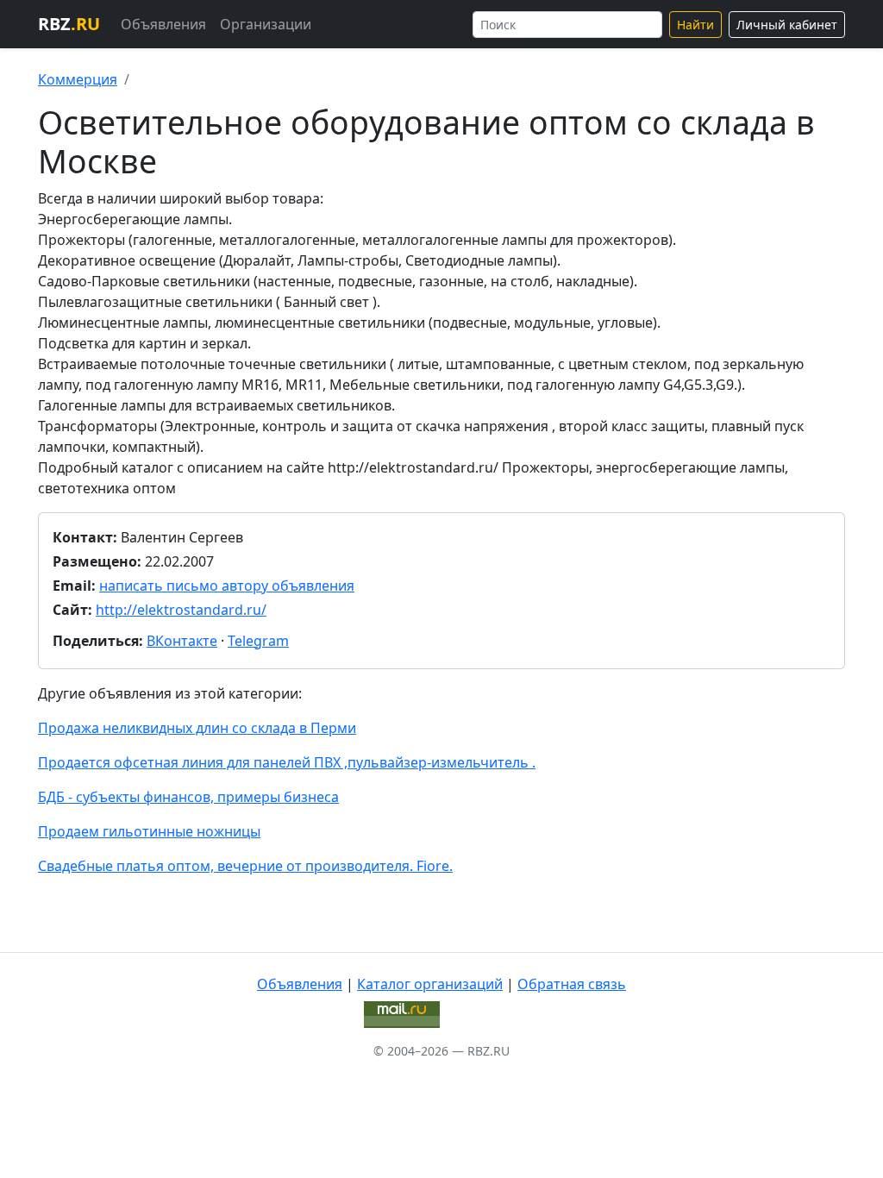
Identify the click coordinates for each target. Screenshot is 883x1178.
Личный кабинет (786, 24)
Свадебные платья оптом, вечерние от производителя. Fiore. (245, 865)
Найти (695, 24)
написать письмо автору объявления (226, 585)
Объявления (163, 24)
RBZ (69, 23)
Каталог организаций (430, 983)
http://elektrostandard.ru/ (181, 609)
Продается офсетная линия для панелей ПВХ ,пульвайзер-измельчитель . (286, 762)
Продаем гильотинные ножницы (149, 831)
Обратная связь (571, 983)
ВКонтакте (182, 640)
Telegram (258, 640)
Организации (265, 24)
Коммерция (77, 79)
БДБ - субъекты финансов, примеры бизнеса (188, 796)
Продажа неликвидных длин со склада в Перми (197, 727)
